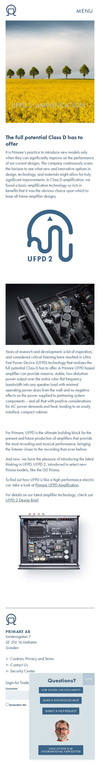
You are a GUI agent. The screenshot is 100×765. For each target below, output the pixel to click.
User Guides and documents (61, 689)
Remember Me (17, 705)
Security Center (22, 671)
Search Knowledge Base (61, 700)
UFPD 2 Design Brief (22, 500)
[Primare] (11, 14)
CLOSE (89, 679)
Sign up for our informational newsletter (60, 750)
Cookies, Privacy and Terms (32, 658)
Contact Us (19, 664)
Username (11, 688)
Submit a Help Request (61, 711)
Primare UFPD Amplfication (56, 485)
